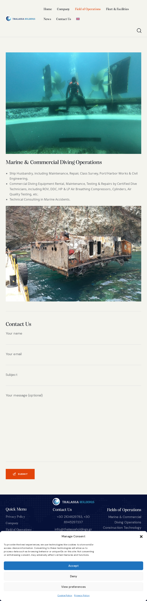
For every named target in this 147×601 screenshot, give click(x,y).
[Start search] (138, 31)
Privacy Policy (81, 595)
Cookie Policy (64, 595)
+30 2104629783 (69, 517)
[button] (141, 536)
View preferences (73, 587)
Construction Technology (122, 527)
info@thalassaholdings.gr (73, 529)
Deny (73, 576)
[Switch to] (78, 19)
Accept (73, 566)
